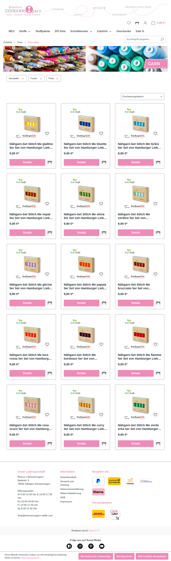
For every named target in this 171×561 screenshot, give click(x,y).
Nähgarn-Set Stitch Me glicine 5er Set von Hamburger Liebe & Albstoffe (31, 286)
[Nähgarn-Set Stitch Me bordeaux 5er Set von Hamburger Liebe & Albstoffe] (85, 334)
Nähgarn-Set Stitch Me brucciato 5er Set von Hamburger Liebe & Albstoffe (138, 286)
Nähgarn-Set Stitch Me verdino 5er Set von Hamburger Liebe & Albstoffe (138, 216)
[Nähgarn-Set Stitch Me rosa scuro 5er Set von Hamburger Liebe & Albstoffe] (31, 404)
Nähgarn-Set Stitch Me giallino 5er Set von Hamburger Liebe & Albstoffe (31, 145)
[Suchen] (162, 39)
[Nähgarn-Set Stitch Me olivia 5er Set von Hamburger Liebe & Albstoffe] (85, 193)
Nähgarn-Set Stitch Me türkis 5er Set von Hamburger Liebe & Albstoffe (139, 145)
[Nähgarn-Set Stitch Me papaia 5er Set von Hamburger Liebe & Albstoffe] (85, 263)
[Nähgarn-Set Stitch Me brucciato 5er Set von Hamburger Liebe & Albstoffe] (139, 263)
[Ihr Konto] (145, 23)
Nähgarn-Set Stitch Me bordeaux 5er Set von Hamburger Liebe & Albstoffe (84, 356)
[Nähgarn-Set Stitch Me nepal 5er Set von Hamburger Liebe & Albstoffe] (31, 193)
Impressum (66, 501)
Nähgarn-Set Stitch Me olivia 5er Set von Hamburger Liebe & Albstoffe (85, 216)
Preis (52, 78)
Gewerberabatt (68, 477)
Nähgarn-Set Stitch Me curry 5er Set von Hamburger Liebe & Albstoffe (85, 427)
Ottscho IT (94, 530)
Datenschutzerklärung (71, 489)
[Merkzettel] (129, 23)
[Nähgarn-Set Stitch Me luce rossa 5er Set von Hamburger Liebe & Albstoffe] (31, 334)
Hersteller (14, 78)
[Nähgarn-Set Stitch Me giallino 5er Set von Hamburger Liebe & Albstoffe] (31, 123)
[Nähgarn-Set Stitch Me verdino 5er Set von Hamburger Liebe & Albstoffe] (139, 193)
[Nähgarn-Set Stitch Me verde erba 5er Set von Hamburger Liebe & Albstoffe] (139, 404)
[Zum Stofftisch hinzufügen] (50, 162)
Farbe (34, 78)
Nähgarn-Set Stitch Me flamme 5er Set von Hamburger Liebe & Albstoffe (139, 356)
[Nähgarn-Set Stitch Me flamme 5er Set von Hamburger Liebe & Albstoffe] (139, 334)
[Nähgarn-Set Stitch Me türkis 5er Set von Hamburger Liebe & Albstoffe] (139, 123)
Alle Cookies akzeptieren (152, 556)
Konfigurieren (124, 556)
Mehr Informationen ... (31, 558)
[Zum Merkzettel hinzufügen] (47, 133)
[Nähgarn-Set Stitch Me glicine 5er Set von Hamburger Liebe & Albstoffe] (31, 263)
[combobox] (141, 39)
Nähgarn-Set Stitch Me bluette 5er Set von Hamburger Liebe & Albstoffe (85, 145)
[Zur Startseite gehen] (85, 10)
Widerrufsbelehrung (70, 493)
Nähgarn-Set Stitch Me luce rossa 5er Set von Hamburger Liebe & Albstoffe (30, 356)
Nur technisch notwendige (96, 556)
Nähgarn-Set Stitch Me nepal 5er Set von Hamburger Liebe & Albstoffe (30, 216)
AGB (62, 497)
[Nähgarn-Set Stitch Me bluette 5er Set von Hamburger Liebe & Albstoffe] (85, 123)
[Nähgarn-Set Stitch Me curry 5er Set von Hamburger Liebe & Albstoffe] (85, 404)
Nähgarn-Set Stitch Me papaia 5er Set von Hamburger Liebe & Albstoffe (85, 286)
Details (27, 162)
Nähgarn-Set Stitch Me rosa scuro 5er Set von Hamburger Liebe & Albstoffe (31, 427)
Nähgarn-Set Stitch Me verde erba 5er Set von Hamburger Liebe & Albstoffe (138, 427)
